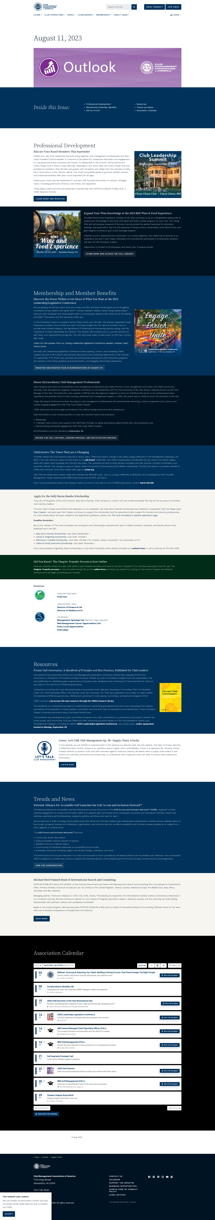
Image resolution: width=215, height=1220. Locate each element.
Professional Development (98, 104)
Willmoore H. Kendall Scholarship (51, 540)
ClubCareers (85, 15)
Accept (9, 1214)
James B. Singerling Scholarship (51, 537)
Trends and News (145, 107)
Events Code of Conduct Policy (123, 1190)
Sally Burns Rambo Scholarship (51, 533)
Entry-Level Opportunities (70, 626)
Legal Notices (117, 1195)
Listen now (67, 765)
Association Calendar (147, 110)
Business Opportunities (123, 1186)
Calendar (114, 1180)
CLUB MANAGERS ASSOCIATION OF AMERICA (122, 1202)
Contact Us (115, 1176)
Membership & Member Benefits (101, 107)
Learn (37, 15)
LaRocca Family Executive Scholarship (54, 543)
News (71, 15)
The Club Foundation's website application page (134, 515)
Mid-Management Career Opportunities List (79, 623)
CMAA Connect (154, 7)
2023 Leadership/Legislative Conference (97, 724)
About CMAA (121, 15)
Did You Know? (93, 110)
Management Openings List (70, 620)
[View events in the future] (40, 965)
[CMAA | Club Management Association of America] (45, 7)
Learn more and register (50, 199)
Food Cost (62, 597)
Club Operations (54, 15)
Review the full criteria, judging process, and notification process (76, 438)
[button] (134, 7)
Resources (141, 104)
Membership (103, 15)
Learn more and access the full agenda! (109, 254)
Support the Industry (121, 1183)
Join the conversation (49, 865)
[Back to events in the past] (36, 965)
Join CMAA (173, 7)
